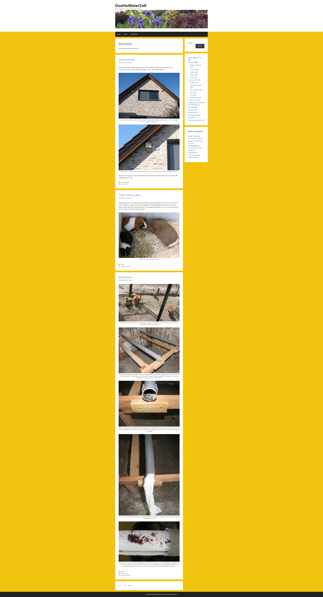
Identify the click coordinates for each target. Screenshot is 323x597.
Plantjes (190, 110)
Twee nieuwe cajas (130, 194)
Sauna (192, 92)
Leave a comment (125, 266)
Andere (192, 82)
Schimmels (191, 112)
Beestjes (191, 62)
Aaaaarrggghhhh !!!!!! (195, 58)
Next (130, 585)
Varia (189, 117)
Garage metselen (196, 85)
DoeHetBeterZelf (130, 5)
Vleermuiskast (127, 59)
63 (126, 585)
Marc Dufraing (193, 155)
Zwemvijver (194, 97)
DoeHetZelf (134, 34)
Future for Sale (193, 100)
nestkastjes (122, 69)
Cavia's (122, 264)
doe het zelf (123, 573)
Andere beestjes (125, 182)
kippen (122, 571)
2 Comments (124, 184)
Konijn (192, 77)
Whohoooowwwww (194, 120)
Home (118, 34)
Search (190, 43)
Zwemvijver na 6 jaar (195, 148)
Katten (192, 72)
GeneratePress (172, 594)
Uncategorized (193, 115)
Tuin (191, 95)
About (125, 34)
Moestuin (191, 107)
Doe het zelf (192, 80)
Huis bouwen (194, 90)
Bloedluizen (125, 277)
